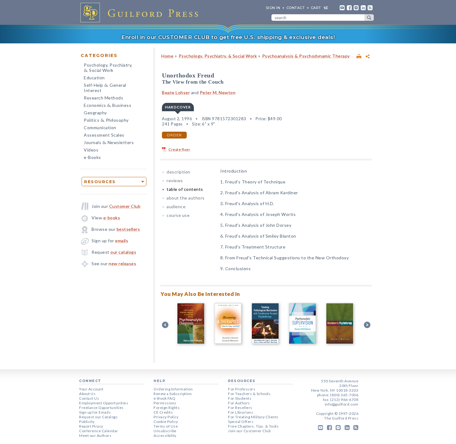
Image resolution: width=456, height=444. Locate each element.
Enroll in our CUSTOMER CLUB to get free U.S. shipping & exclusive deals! (228, 37)
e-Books (92, 157)
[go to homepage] (141, 12)
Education (94, 77)
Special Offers (240, 421)
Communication (100, 127)
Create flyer (179, 149)
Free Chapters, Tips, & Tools (253, 426)
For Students (239, 398)
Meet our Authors (95, 435)
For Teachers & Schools (249, 393)
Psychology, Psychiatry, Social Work (108, 68)
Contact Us (89, 398)
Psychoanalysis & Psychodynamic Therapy (306, 56)
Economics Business (107, 106)
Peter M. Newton (218, 92)
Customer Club (125, 206)
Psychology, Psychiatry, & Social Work (218, 56)
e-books (111, 217)
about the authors (186, 197)
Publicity (87, 421)
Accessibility (165, 435)
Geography (95, 112)
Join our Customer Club (249, 431)
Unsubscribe (165, 431)
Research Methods (103, 97)
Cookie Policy (166, 421)
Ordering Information (173, 389)
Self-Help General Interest (105, 87)
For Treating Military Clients (253, 417)
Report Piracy (91, 426)
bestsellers (128, 229)
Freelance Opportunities (101, 407)
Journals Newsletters (109, 143)
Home (167, 56)
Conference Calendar (98, 431)
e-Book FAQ (164, 398)
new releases (122, 263)
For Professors (241, 389)
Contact (295, 8)
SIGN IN (273, 8)
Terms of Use (166, 426)
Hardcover (178, 107)
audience (176, 206)
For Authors (239, 403)
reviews (175, 180)
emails (121, 240)
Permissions (165, 403)
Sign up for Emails (95, 412)
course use (178, 215)
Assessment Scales (104, 135)
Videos (91, 149)
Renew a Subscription (173, 393)
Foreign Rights (167, 407)
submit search (369, 17)
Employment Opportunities (103, 403)
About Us (87, 393)
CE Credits (163, 412)
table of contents (185, 189)
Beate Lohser (176, 92)
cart (316, 8)
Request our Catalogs (98, 417)
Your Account (91, 389)
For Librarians (240, 412)
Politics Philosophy (106, 120)
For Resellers (240, 407)
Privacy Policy (166, 417)
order (174, 135)
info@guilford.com (342, 404)
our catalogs (123, 252)
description (178, 171)
